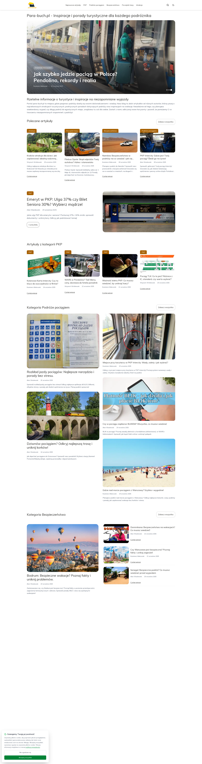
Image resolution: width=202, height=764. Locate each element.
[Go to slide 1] (167, 90)
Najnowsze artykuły (73, 5)
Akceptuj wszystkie (25, 758)
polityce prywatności (33, 747)
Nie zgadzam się (25, 752)
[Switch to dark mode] (173, 5)
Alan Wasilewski (145, 162)
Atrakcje (139, 5)
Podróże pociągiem (96, 5)
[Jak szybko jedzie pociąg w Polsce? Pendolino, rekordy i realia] (101, 57)
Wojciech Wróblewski (34, 162)
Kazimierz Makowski (40, 86)
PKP (85, 5)
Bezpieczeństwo (113, 5)
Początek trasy (128, 5)
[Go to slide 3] (171, 90)
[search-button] (168, 5)
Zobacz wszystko (165, 122)
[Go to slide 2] (169, 90)
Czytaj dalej (33, 225)
